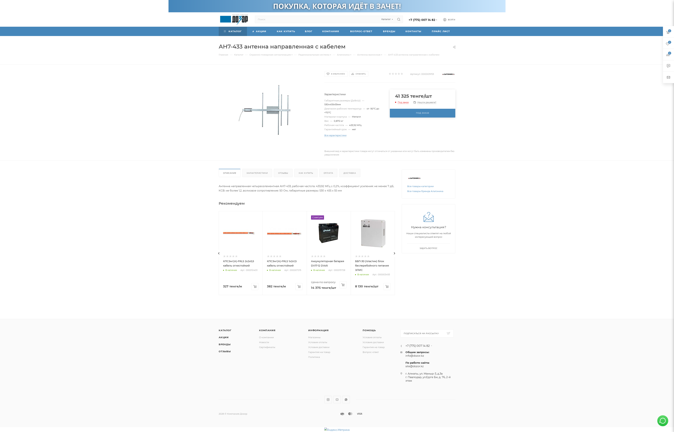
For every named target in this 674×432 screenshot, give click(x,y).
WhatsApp (346, 399)
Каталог (225, 330)
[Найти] (398, 19)
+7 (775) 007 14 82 (422, 20)
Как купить (306, 173)
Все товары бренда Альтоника (425, 191)
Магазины (314, 337)
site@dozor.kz (414, 366)
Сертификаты (267, 347)
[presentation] (218, 253)
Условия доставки (318, 347)
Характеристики (257, 173)
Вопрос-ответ (371, 352)
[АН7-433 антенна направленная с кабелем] (268, 110)
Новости (264, 342)
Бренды (225, 344)
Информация (318, 330)
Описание (229, 173)
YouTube (337, 399)
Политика (314, 357)
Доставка (349, 173)
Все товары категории (420, 186)
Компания (267, 330)
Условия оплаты (317, 342)
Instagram (328, 399)
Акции (224, 337)
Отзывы (283, 173)
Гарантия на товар (319, 352)
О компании (266, 337)
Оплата (328, 173)
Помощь (369, 330)
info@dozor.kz (414, 355)
